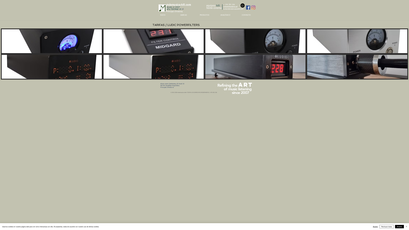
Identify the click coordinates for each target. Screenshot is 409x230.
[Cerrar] (406, 226)
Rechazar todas (386, 227)
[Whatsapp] (243, 5)
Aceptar (399, 227)
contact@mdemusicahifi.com (233, 9)
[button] (52, 41)
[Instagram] (253, 7)
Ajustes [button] (375, 227)
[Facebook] (248, 7)
